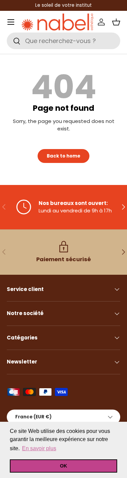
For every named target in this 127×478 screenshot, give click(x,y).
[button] (116, 22)
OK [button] (63, 466)
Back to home (63, 156)
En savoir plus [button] (39, 448)
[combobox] (63, 41)
